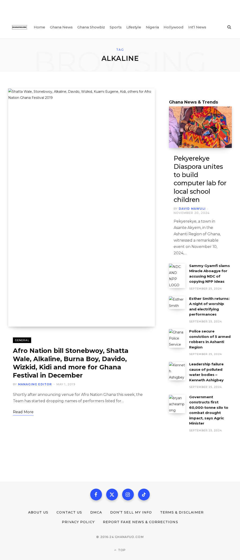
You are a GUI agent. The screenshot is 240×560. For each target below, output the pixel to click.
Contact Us (69, 512)
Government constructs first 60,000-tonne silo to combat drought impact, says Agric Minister (208, 410)
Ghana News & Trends (193, 102)
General (22, 340)
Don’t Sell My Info (131, 512)
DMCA (96, 512)
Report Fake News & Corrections (140, 522)
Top (121, 550)
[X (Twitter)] (112, 494)
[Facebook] (96, 494)
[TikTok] (144, 494)
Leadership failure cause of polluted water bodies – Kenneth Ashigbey (206, 372)
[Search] (229, 27)
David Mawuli (192, 208)
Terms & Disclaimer (182, 512)
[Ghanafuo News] (19, 27)
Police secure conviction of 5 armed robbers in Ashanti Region (210, 339)
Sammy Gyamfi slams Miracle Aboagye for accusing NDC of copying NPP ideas (209, 273)
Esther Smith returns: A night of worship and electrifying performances (209, 306)
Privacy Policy (78, 522)
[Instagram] (128, 494)
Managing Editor (35, 384)
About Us (38, 512)
